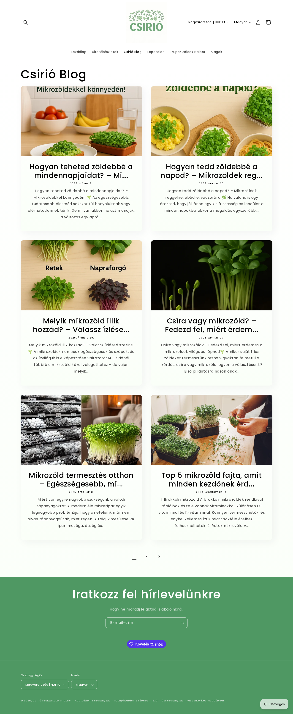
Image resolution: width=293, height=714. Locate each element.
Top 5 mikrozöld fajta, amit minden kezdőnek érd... (212, 480)
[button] (26, 22)
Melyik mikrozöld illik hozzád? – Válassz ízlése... (81, 325)
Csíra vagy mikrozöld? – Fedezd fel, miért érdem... (211, 325)
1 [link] (134, 556)
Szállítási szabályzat (167, 700)
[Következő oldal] (159, 556)
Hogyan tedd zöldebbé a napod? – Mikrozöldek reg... (212, 171)
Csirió (37, 701)
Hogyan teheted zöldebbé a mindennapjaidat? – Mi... (81, 171)
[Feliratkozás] (182, 622)
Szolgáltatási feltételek (131, 700)
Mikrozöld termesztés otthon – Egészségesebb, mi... (81, 480)
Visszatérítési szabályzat (205, 700)
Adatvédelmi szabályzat (92, 700)
